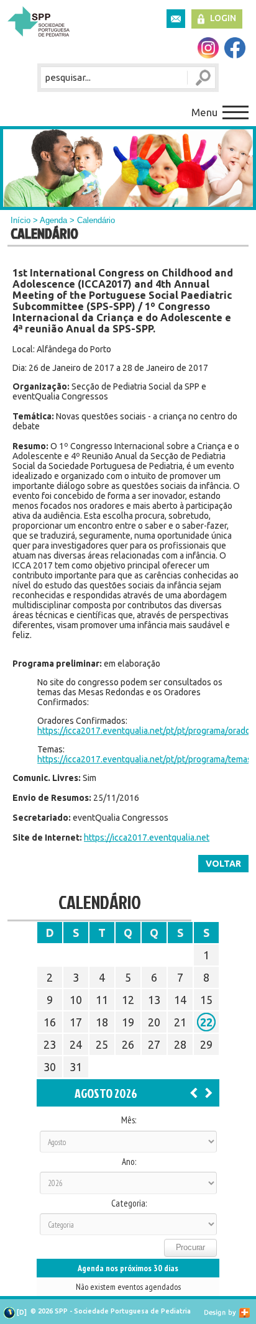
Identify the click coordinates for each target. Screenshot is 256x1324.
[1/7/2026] (193, 1092)
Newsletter (176, 18)
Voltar (223, 864)
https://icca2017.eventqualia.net (146, 837)
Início (20, 220)
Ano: (129, 1161)
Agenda (53, 220)
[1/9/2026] (208, 1092)
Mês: (128, 1120)
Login (223, 18)
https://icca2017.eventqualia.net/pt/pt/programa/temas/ (146, 759)
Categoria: (129, 1203)
